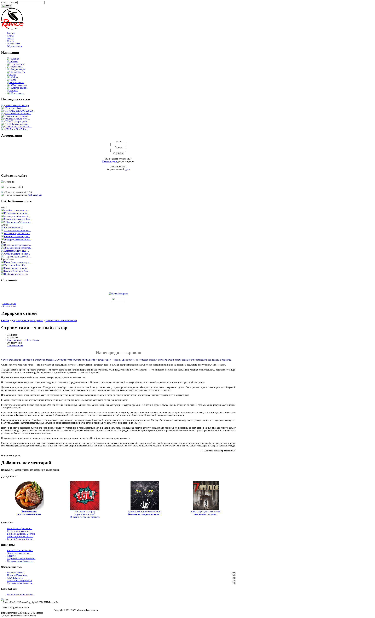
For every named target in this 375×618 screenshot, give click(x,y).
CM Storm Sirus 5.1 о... (16, 129)
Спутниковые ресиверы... (18, 113)
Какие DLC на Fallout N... (20, 550)
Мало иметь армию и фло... (17, 219)
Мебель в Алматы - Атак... (20, 536)
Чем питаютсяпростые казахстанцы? (29, 512)
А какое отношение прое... (17, 230)
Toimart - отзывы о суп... (19, 553)
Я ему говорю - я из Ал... (16, 268)
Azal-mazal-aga (34, 195)
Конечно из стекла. (13, 227)
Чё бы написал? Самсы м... (17, 222)
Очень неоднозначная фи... (17, 245)
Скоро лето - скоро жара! (19, 580)
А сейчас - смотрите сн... (16, 210)
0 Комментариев (15, 345)
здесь (127, 169)
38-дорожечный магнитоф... (18, 248)
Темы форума (9, 303)
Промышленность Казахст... (21, 594)
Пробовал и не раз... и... (16, 274)
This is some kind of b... (15, 265)
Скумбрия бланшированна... (21, 558)
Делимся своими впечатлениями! (144, 513)
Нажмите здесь (109, 161)
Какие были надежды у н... (17, 262)
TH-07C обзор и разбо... (17, 121)
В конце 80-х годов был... (17, 271)
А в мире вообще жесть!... (17, 216)
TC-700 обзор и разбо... (17, 124)
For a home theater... (14, 108)
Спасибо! (11, 556)
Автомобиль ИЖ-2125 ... (16, 251)
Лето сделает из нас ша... (19, 531)
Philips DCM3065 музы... (17, 118)
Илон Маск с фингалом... (19, 528)
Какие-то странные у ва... (17, 236)
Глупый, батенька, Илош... (20, 539)
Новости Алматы (15, 572)
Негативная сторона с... (17, 116)
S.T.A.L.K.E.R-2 (15, 578)
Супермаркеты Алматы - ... (20, 561)
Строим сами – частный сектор (61, 320)
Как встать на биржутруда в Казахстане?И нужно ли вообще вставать (84, 514)
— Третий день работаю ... (17, 256)
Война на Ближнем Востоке (21, 534)
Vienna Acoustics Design (17, 105)
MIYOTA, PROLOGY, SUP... (19, 111)
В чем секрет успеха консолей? (205, 513)
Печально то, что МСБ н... (17, 233)
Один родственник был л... (17, 239)
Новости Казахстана (17, 575)
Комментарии (9, 306)
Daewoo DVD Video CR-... (18, 126)
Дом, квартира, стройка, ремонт (27, 320)
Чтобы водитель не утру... (17, 253)
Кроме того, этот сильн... (16, 213)
